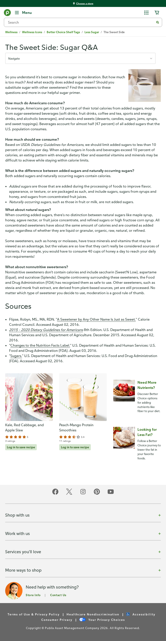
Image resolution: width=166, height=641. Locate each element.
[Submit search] (157, 22)
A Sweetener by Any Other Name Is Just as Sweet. (96, 319)
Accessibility (143, 614)
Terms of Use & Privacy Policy (34, 614)
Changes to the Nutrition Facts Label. (40, 345)
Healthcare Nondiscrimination (93, 614)
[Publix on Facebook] (55, 494)
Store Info (33, 595)
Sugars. (16, 356)
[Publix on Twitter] (69, 494)
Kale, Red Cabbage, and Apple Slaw (24, 427)
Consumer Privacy (56, 619)
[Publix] (7, 13)
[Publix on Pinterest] (96, 494)
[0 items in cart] (157, 12)
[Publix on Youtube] (110, 494)
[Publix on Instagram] (83, 494)
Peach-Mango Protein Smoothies (76, 427)
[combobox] (81, 22)
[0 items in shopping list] (146, 12)
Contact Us (58, 595)
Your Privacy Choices (106, 619)
